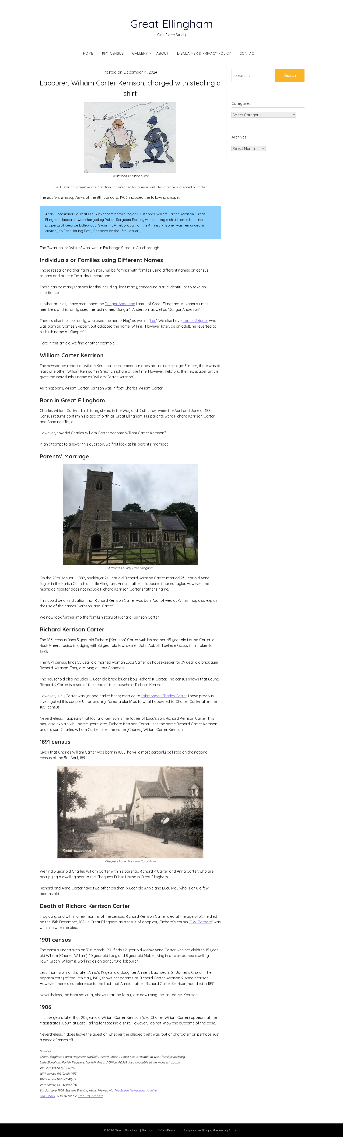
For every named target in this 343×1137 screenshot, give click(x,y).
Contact (247, 53)
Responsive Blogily (197, 1130)
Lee (153, 320)
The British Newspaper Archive (135, 1090)
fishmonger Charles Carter (163, 696)
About (162, 53)
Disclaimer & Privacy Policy (204, 53)
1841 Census (113, 53)
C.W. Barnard (200, 922)
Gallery (140, 53)
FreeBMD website (90, 1096)
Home (88, 53)
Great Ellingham (171, 24)
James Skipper (195, 320)
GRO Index (47, 1096)
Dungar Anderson (120, 303)
